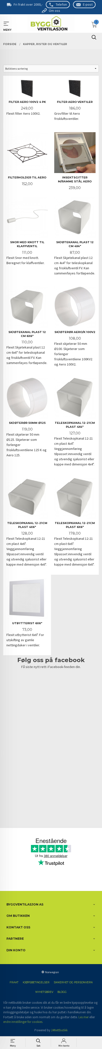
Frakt (14, 982)
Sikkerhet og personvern (73, 982)
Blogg (62, 992)
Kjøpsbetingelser (36, 982)
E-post (88, 4)
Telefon (61, 4)
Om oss (54, 10)
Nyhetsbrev (44, 992)
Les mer (83, 1017)
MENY (6, 24)
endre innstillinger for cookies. (23, 1022)
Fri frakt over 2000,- (28, 4)
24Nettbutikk (59, 1030)
